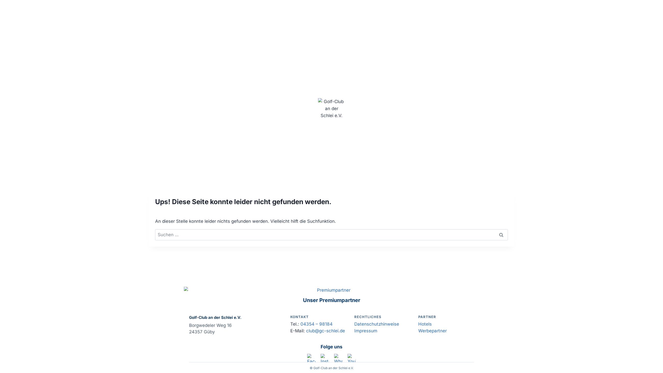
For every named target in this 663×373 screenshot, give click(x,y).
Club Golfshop (218, 42)
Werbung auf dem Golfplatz (479, 42)
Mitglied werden (257, 42)
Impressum (365, 330)
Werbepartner (432, 330)
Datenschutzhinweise (376, 324)
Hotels (425, 324)
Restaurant (344, 42)
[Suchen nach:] (331, 234)
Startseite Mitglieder (419, 42)
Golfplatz (186, 42)
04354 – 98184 (316, 324)
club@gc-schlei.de (325, 330)
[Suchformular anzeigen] (331, 151)
